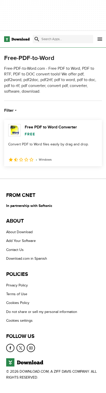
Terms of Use (16, 294)
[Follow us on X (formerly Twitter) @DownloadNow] (20, 348)
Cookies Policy (17, 303)
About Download (19, 232)
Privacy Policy (17, 285)
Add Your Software (21, 241)
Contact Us (15, 250)
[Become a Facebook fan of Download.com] (10, 348)
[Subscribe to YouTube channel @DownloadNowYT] (31, 348)
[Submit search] (37, 39)
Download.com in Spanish (26, 258)
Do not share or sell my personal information (41, 312)
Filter (9, 110)
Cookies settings (19, 320)
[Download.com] (17, 39)
